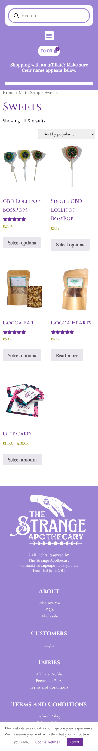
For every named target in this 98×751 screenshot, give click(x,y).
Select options (22, 242)
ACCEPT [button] (74, 742)
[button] (49, 35)
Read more (67, 355)
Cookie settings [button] (47, 742)
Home (8, 92)
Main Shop (29, 92)
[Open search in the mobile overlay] (49, 15)
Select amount (22, 459)
